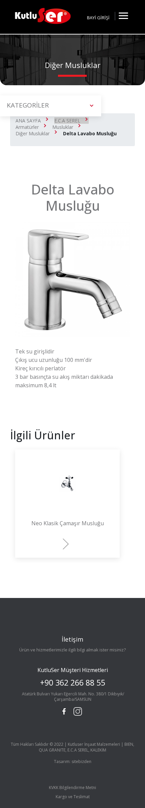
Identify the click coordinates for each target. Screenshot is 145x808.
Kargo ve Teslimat (73, 797)
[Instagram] (77, 710)
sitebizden (81, 761)
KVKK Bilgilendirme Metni (72, 787)
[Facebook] (64, 711)
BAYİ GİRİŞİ (98, 18)
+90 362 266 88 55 (72, 682)
